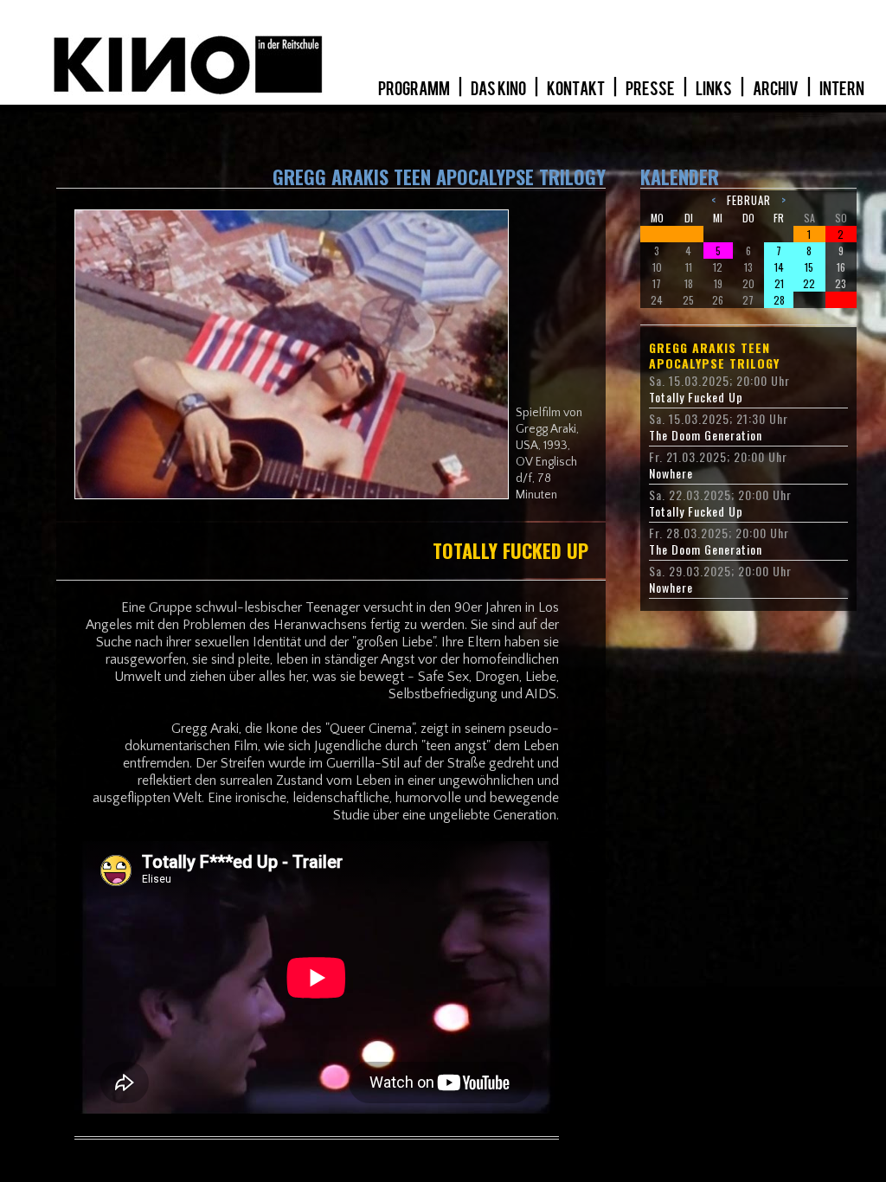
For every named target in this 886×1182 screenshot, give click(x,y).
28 (779, 299)
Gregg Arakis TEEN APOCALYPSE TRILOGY (714, 355)
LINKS (714, 89)
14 (779, 267)
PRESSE (651, 89)
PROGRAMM (415, 89)
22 (809, 283)
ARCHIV (776, 89)
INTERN (842, 89)
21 (779, 283)
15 (809, 267)
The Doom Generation (705, 435)
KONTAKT (576, 89)
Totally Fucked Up (696, 397)
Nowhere (671, 473)
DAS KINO (499, 89)
